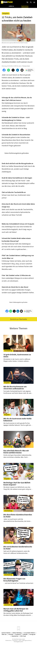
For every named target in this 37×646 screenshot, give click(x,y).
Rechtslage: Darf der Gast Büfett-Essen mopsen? (17, 483)
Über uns (4, 634)
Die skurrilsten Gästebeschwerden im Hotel (17, 515)
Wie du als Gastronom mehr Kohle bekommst (17, 419)
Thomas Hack (26, 66)
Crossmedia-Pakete (29, 633)
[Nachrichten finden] (31, 2)
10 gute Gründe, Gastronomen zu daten (17, 355)
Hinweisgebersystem (18, 641)
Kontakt (11, 634)
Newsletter (15, 636)
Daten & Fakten (6, 633)
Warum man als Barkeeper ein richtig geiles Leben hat (15, 609)
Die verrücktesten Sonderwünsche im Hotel (17, 547)
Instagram (32, 634)
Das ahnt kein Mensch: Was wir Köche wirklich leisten (16, 451)
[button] (34, 2)
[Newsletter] (27, 2)
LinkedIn (25, 634)
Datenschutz (8, 640)
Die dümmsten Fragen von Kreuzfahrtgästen (14, 579)
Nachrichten (24, 6)
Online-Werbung (17, 633)
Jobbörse (11, 6)
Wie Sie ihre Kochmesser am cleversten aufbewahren (15, 387)
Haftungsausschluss (26, 640)
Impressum (15, 640)
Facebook (18, 634)
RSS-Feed (23, 636)
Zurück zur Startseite (18, 319)
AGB (20, 640)
